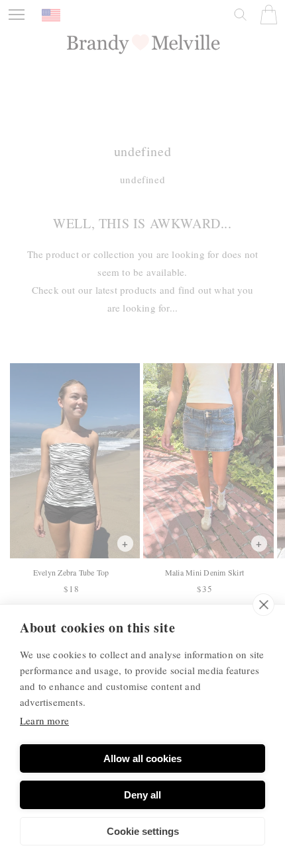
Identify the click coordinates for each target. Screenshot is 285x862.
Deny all (142, 794)
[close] (263, 604)
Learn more (44, 720)
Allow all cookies (142, 758)
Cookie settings (143, 831)
